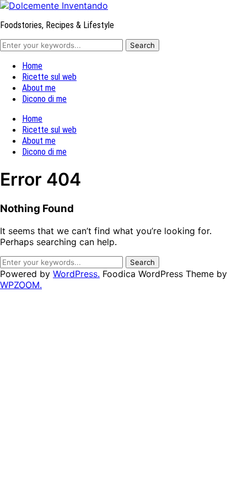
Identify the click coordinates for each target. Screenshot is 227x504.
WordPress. (76, 273)
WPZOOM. (21, 284)
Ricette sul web (49, 77)
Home (32, 66)
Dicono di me (44, 99)
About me (39, 88)
